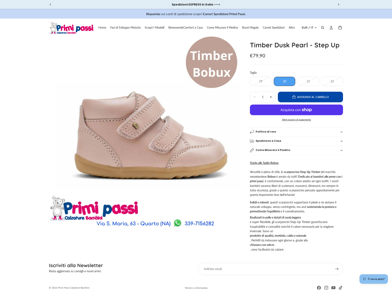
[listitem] (292, 27)
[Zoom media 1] (144, 132)
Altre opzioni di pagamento (296, 119)
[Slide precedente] (50, 4)
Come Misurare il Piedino (273, 150)
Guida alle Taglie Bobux (264, 163)
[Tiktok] (340, 287)
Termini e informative (196, 287)
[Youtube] (333, 287)
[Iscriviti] (337, 269)
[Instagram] (326, 287)
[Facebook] (318, 287)
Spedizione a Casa (268, 141)
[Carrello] (340, 27)
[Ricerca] (322, 27)
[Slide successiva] (338, 4)
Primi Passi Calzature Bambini (74, 287)
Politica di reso (266, 131)
